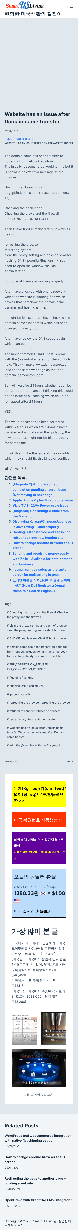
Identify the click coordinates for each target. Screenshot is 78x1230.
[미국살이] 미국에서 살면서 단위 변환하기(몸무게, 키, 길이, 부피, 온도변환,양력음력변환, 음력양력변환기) (39, 964)
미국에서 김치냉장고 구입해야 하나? (53, 1035)
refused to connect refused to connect (33, 711)
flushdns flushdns (20, 677)
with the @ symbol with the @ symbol (33, 745)
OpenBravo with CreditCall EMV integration (39, 1200)
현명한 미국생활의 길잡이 (33, 14)
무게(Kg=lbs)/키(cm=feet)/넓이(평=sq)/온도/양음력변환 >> (40, 794)
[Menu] (71, 9)
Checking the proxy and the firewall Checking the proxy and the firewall (38, 615)
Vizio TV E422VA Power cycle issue (40, 505)
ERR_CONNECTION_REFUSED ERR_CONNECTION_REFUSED (27, 667)
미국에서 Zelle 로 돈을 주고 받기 (39, 1082)
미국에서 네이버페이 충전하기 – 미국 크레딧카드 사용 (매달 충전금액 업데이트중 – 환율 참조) (38, 948)
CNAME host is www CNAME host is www (36, 638)
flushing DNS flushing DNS (25, 685)
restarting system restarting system (32, 719)
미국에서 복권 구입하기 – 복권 (34, 980)
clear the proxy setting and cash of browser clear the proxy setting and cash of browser (37, 628)
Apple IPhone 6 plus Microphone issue (43, 500)
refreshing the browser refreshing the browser (39, 702)
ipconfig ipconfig (19, 694)
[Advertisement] (39, 59)
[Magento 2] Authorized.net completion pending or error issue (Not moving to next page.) (39, 489)
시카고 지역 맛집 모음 (39, 1094)
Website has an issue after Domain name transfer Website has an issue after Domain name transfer (35, 732)
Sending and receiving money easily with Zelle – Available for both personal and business (43, 558)
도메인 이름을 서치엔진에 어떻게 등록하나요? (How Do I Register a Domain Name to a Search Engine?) (41, 585)
